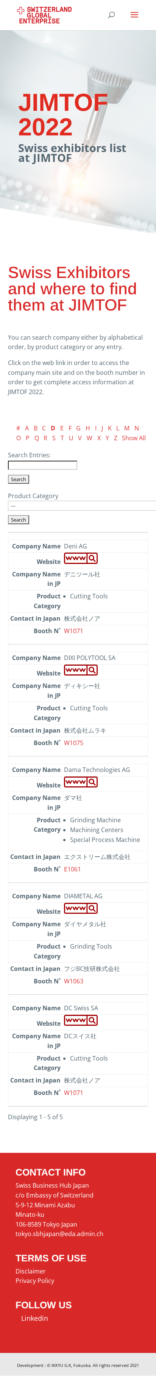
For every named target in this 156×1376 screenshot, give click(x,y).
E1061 (72, 869)
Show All (134, 438)
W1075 (73, 743)
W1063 (73, 981)
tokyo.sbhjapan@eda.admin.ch (59, 1234)
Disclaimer (31, 1271)
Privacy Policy (35, 1281)
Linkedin (32, 1318)
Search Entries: (29, 455)
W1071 (73, 631)
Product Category (33, 496)
